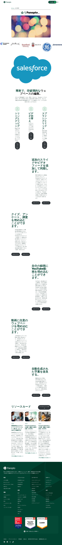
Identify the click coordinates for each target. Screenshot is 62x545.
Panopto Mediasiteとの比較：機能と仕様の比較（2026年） (44, 427)
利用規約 (20, 539)
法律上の (25, 539)
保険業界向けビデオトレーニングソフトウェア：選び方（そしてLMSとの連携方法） (17, 428)
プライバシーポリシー (13, 539)
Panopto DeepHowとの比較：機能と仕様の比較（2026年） (31, 427)
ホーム (12, 8)
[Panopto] (7, 2)
